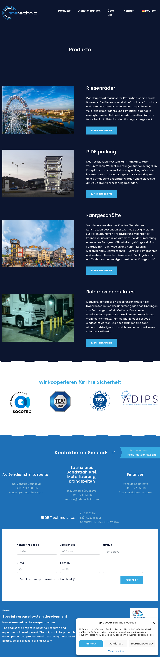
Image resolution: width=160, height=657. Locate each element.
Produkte (64, 11)
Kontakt (129, 11)
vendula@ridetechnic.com (26, 492)
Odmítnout (116, 643)
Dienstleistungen (89, 11)
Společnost (67, 545)
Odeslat (132, 580)
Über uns (111, 13)
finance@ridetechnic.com (136, 492)
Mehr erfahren (101, 130)
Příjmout (91, 643)
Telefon (65, 563)
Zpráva (107, 545)
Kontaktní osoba (28, 545)
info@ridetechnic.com (141, 455)
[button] (153, 622)
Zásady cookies (116, 651)
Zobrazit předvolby (142, 643)
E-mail (21, 563)
